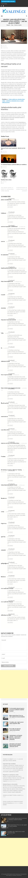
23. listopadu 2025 (14, 403)
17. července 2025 (21, 268)
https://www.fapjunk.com (7, 281)
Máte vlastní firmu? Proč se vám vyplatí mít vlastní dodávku (17, 716)
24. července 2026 (10, 576)
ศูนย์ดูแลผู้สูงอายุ (4, 563)
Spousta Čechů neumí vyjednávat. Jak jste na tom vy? (13, 149)
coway (2, 511)
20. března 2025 (10, 213)
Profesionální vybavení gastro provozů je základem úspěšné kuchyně (16, 710)
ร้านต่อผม (3, 456)
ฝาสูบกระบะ (4, 523)
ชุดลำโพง (3, 536)
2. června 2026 (8, 511)
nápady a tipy (16, 759)
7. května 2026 (11, 498)
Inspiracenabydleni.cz (8, 770)
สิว (1, 348)
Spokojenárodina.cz (12, 781)
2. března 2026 (10, 456)
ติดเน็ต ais (3, 576)
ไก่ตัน (2, 333)
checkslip (3, 308)
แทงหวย (3, 241)
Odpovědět (10, 207)
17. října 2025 (14, 361)
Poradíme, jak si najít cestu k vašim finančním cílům (16, 723)
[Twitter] (3, 5)
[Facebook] (1, 5)
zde (22, 95)
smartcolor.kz (4, 416)
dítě (22, 92)
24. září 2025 (19, 319)
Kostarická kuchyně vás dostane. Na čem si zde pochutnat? (21, 189)
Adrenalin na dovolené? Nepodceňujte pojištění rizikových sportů (15, 745)
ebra (3, 183)
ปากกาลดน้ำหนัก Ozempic (7, 588)
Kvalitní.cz (4, 46)
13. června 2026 (11, 523)
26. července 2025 (18, 281)
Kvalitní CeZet (12, 874)
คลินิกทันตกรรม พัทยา (6, 615)
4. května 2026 (21, 485)
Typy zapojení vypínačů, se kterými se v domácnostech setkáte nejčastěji (7, 189)
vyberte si (16, 803)
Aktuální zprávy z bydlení (8, 1)
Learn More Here (5, 429)
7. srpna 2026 (15, 615)
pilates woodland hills (6, 199)
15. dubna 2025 (22, 226)
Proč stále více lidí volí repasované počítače (14, 729)
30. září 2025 (6, 348)
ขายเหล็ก (3, 294)
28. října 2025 (16, 374)
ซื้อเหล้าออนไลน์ (5, 403)
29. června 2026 (10, 550)
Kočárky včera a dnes (6, 179)
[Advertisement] (14, 684)
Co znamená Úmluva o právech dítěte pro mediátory (14, 164)
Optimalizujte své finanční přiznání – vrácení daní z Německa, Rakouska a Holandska (15, 737)
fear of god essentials (6, 374)
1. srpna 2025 (9, 294)
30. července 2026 (18, 601)
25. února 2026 (24, 443)
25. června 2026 (10, 536)
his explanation (4, 254)
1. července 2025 (13, 254)
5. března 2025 (16, 199)
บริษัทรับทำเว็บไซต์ (5, 361)
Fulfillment (3, 213)
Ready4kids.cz (22, 122)
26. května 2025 (9, 241)
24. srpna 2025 (10, 308)
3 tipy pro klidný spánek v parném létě (8, 3)
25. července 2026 (18, 588)
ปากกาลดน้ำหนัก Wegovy (7, 601)
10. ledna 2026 (12, 416)
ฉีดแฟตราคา (4, 498)
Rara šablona (9, 875)
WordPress (19, 875)
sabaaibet (3, 550)
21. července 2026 (13, 563)
